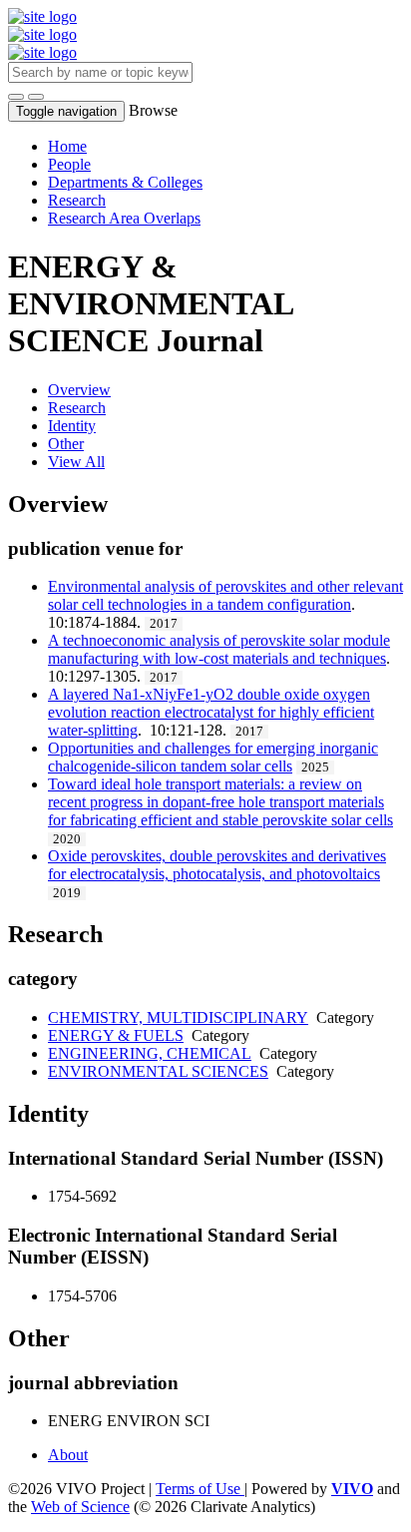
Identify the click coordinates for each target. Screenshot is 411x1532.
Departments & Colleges (125, 182)
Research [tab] (77, 407)
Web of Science (80, 1506)
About (68, 1454)
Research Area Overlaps (124, 218)
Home (67, 146)
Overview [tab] (79, 389)
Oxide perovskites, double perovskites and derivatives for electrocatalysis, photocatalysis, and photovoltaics (217, 864)
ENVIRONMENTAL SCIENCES (158, 1071)
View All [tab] (76, 461)
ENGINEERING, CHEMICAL (149, 1053)
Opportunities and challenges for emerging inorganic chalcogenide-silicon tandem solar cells (213, 757)
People (69, 164)
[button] (16, 97)
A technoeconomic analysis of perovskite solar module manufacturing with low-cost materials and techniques (219, 649)
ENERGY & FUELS (116, 1035)
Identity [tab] (72, 425)
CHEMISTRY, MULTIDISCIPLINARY (178, 1017)
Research (77, 200)
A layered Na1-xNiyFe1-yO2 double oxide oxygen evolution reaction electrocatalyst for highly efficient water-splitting (211, 712)
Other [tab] (66, 443)
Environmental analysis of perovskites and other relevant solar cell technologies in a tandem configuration (225, 595)
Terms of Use (200, 1488)
